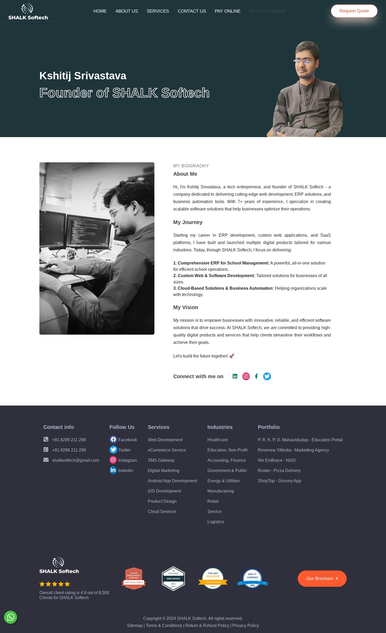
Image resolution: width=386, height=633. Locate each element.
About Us (127, 11)
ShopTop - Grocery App (279, 481)
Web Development (165, 440)
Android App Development (172, 481)
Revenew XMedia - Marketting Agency (293, 450)
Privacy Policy (245, 625)
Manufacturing (220, 491)
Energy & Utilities (223, 481)
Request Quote (354, 10)
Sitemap (135, 625)
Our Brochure (320, 578)
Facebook (127, 440)
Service (214, 511)
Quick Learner (267, 11)
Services (158, 11)
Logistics (215, 522)
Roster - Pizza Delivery (279, 470)
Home (100, 11)
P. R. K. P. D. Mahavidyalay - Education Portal (300, 440)
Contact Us (192, 11)
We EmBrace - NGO (276, 460)
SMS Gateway (161, 460)
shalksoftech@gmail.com (75, 460)
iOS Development (164, 491)
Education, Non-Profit (227, 450)
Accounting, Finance (226, 460)
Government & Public (227, 470)
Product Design (162, 501)
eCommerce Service (167, 450)
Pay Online (228, 11)
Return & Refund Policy (207, 625)
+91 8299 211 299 (68, 440)
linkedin (125, 470)
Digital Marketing (163, 470)
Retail (212, 501)
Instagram (127, 460)
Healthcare (217, 440)
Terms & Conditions (164, 625)
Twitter (124, 450)
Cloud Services (162, 511)
